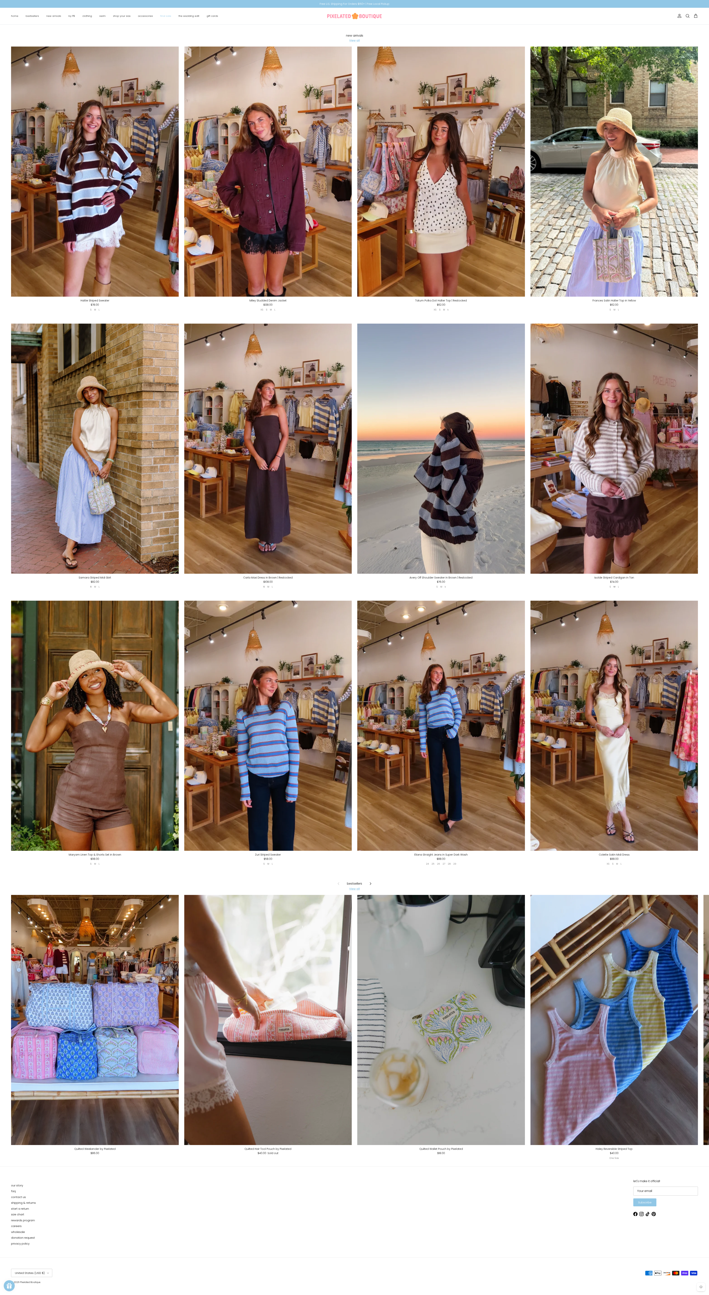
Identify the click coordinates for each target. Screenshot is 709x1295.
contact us (18, 1197)
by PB (71, 16)
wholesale (18, 1232)
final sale (165, 16)
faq (13, 1191)
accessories (145, 16)
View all (354, 40)
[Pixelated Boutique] (354, 16)
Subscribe (645, 1202)
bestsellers (32, 16)
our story (17, 1185)
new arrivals (53, 16)
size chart (17, 1214)
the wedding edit (189, 16)
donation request (23, 1238)
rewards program (23, 1220)
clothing (87, 16)
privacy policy (20, 1243)
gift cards (212, 16)
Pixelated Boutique (30, 1282)
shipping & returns (23, 1203)
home (14, 16)
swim (102, 16)
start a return (20, 1209)
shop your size (122, 16)
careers (16, 1226)
